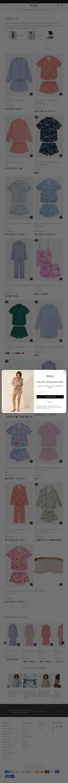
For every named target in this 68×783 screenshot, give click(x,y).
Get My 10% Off (50, 397)
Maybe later (50, 401)
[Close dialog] (65, 372)
